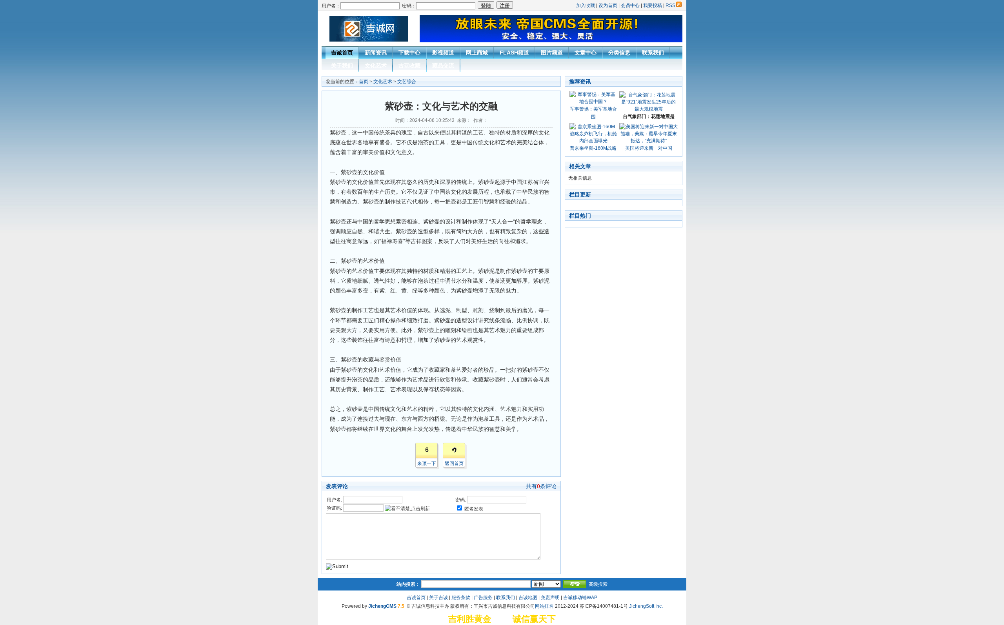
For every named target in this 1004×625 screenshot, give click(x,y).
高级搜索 (598, 584)
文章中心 (586, 52)
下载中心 (409, 52)
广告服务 (483, 597)
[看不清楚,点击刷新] (407, 508)
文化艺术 (376, 65)
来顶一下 (426, 463)
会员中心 (630, 5)
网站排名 (544, 606)
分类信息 (619, 52)
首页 (363, 81)
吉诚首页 (342, 52)
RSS (670, 5)
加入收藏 (585, 5)
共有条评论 (541, 486)
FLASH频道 (514, 52)
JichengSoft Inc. (646, 606)
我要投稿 (652, 5)
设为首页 (607, 5)
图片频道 (552, 52)
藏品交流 (443, 65)
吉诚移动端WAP (580, 597)
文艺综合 (406, 81)
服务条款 (460, 597)
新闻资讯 (376, 52)
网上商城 (477, 52)
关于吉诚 (438, 597)
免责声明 (550, 597)
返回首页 (454, 463)
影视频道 (443, 52)
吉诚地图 (527, 597)
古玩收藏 (409, 65)
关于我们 (342, 65)
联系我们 (653, 52)
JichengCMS (382, 606)
